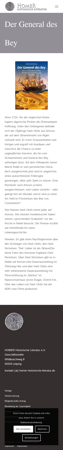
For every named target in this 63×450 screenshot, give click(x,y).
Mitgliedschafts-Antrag (15, 401)
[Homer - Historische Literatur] (26, 6)
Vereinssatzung (12, 396)
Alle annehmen (23, 429)
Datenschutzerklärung (31, 422)
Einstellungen (31, 438)
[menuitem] (56, 6)
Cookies (37, 413)
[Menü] (56, 6)
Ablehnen (42, 429)
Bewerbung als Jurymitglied (17, 406)
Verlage (8, 391)
